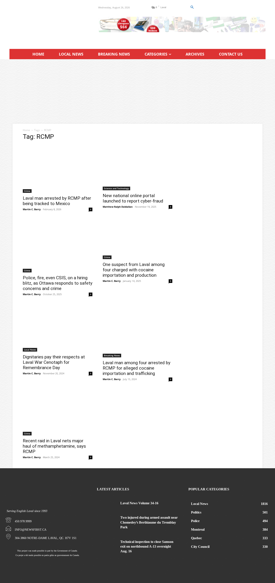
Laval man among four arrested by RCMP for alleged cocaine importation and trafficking (136, 368)
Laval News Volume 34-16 (139, 503)
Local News (30, 349)
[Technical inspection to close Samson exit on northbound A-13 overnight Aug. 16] (107, 546)
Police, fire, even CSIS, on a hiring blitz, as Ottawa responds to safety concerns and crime (57, 283)
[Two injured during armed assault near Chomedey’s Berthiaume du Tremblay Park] (107, 522)
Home (26, 130)
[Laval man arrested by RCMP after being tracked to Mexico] (57, 169)
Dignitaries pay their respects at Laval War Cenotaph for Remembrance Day (54, 362)
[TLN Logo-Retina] (48, 22)
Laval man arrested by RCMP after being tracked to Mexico (57, 201)
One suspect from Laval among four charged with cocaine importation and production (134, 270)
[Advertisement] (137, 91)
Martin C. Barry (32, 209)
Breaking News (112, 355)
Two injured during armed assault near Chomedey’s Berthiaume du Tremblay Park (149, 522)
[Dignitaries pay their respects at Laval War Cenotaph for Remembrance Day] (57, 328)
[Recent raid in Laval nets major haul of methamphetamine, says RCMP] (57, 412)
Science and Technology (116, 188)
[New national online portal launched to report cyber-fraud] (137, 167)
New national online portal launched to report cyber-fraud (133, 198)
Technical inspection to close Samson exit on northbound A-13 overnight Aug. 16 (146, 546)
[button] (192, 7)
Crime (27, 190)
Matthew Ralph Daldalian (118, 206)
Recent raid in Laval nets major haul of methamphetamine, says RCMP (54, 446)
